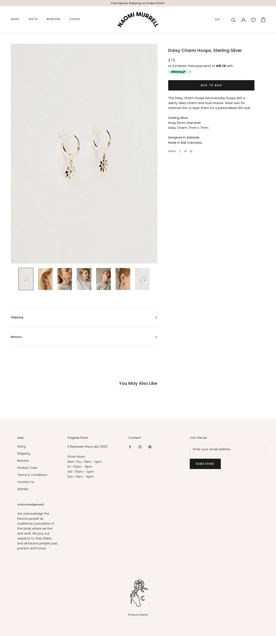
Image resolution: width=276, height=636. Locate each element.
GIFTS (33, 19)
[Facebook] (180, 151)
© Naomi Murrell (138, 614)
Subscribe (205, 464)
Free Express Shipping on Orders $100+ (138, 3)
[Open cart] (263, 19)
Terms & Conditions (32, 475)
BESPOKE (54, 19)
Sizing (21, 446)
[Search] (233, 19)
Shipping (17, 317)
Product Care (27, 468)
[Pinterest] (191, 151)
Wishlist (22, 489)
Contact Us (25, 482)
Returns (16, 337)
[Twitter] (185, 151)
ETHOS (75, 19)
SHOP (15, 19)
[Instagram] (139, 446)
